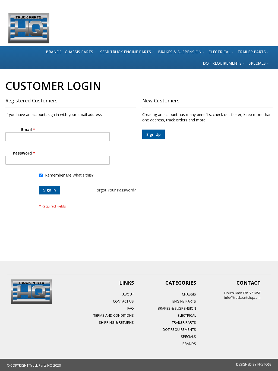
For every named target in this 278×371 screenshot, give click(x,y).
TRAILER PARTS (184, 322)
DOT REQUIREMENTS (179, 329)
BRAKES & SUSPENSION (177, 308)
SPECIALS (188, 336)
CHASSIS (189, 294)
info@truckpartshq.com (242, 297)
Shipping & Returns (116, 322)
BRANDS (189, 343)
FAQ (130, 308)
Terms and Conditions (113, 315)
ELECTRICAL (187, 315)
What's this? (82, 175)
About (128, 294)
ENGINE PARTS (184, 301)
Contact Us (123, 301)
